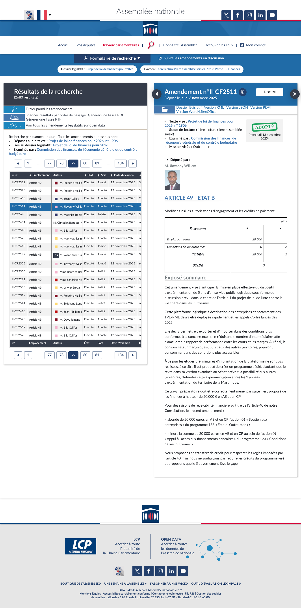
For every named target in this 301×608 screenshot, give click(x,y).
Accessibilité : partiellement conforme (126, 593)
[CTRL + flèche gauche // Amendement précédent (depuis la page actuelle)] (157, 94)
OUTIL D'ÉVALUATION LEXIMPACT (214, 583)
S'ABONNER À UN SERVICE (168, 583)
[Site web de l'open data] (195, 546)
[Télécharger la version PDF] (243, 92)
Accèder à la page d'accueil (150, 27)
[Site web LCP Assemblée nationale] (106, 546)
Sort (103, 175)
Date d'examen (124, 175)
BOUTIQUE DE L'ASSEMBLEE (79, 583)
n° (16, 175)
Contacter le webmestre (167, 593)
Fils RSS (190, 593)
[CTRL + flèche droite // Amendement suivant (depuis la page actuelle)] (295, 94)
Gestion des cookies (209, 593)
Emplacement (41, 175)
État (90, 175)
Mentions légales (90, 593)
